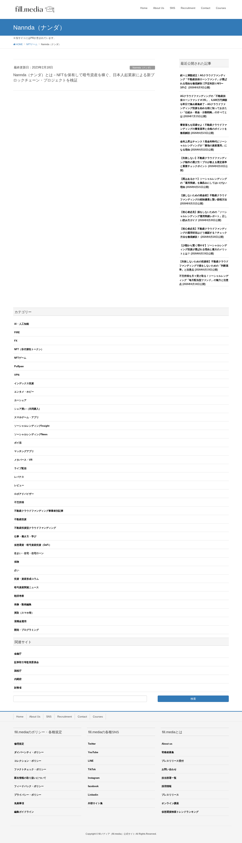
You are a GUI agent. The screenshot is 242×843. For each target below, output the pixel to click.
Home (19, 716)
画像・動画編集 (22, 604)
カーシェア (20, 400)
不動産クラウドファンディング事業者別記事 (38, 510)
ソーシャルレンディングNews (30, 434)
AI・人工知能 (21, 323)
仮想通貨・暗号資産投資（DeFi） (32, 544)
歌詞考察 (19, 595)
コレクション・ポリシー (27, 760)
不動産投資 (20, 519)
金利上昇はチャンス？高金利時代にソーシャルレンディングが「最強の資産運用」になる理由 (203, 145)
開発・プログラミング (26, 629)
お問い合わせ (169, 769)
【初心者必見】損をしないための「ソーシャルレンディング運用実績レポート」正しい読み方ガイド (203, 216)
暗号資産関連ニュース (26, 587)
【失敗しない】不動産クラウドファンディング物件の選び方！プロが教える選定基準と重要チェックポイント (203, 162)
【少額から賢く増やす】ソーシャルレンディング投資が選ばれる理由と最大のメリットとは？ (203, 249)
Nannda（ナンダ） (142, 67)
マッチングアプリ (24, 451)
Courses (98, 716)
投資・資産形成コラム (26, 578)
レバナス (19, 476)
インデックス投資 (24, 383)
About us (167, 743)
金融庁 (18, 653)
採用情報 (166, 786)
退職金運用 (20, 621)
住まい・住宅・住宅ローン (29, 553)
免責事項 (19, 803)
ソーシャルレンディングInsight (31, 425)
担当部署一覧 (169, 777)
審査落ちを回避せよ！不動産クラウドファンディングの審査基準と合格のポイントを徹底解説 (203, 128)
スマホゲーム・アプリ (26, 417)
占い (16, 570)
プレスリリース (170, 794)
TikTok (92, 769)
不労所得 (19, 502)
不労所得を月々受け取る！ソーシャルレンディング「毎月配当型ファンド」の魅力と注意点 (203, 279)
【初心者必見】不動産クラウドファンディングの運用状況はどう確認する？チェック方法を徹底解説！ (203, 232)
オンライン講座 (170, 803)
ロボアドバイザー (24, 493)
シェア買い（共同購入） (27, 408)
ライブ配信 (20, 468)
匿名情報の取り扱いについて (30, 777)
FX (15, 340)
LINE (91, 760)
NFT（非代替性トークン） (28, 349)
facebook (93, 786)
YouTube (93, 752)
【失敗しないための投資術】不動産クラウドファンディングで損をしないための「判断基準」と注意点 (203, 265)
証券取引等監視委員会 (26, 662)
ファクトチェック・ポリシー (30, 769)
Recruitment (64, 716)
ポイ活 (18, 442)
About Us (34, 716)
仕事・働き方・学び (25, 536)
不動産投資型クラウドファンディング (35, 527)
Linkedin (93, 794)
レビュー (19, 485)
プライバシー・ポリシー (27, 794)
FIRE (17, 332)
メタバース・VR (23, 459)
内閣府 (18, 679)
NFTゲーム (20, 357)
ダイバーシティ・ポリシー (29, 752)
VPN (16, 374)
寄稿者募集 (168, 752)
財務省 (18, 687)
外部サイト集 (95, 803)
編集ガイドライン (24, 811)
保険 (16, 561)
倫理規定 (19, 743)
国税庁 (18, 670)
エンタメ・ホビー (24, 391)
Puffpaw (19, 366)
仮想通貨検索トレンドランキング (180, 811)
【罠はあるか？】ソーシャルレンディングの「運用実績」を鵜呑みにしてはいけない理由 (203, 182)
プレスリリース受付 (173, 760)
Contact (82, 716)
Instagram (94, 777)
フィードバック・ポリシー (29, 786)
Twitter (92, 743)
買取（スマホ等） (24, 612)
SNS (48, 716)
